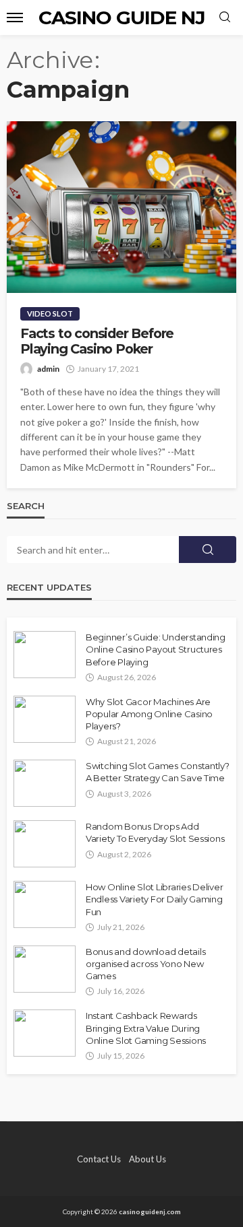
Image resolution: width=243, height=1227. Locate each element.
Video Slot (50, 313)
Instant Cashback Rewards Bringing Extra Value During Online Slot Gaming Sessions (146, 1027)
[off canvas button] (15, 17)
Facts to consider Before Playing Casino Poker (96, 341)
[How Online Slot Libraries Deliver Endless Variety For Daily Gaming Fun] (45, 904)
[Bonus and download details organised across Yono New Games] (45, 969)
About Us (147, 1159)
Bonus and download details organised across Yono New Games (145, 963)
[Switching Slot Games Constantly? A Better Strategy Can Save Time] (45, 783)
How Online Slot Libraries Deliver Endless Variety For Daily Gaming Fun (154, 899)
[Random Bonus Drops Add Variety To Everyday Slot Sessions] (45, 843)
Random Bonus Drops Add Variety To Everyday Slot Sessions (155, 832)
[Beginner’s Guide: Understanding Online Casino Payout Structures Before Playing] (45, 654)
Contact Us (99, 1159)
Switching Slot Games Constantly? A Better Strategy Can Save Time (158, 771)
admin (48, 369)
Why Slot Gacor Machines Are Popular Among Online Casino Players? (149, 713)
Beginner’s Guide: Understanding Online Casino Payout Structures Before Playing (155, 649)
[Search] (224, 17)
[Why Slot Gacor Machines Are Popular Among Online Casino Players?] (45, 719)
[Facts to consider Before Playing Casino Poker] (121, 207)
